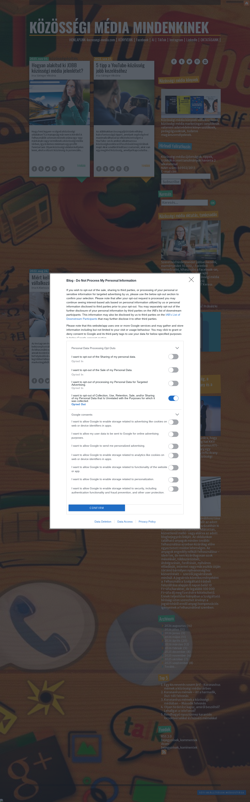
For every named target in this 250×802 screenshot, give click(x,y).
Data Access (125, 521)
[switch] (173, 356)
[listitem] (125, 348)
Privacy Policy (147, 521)
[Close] (192, 281)
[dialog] (125, 401)
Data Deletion (103, 521)
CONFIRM (97, 508)
